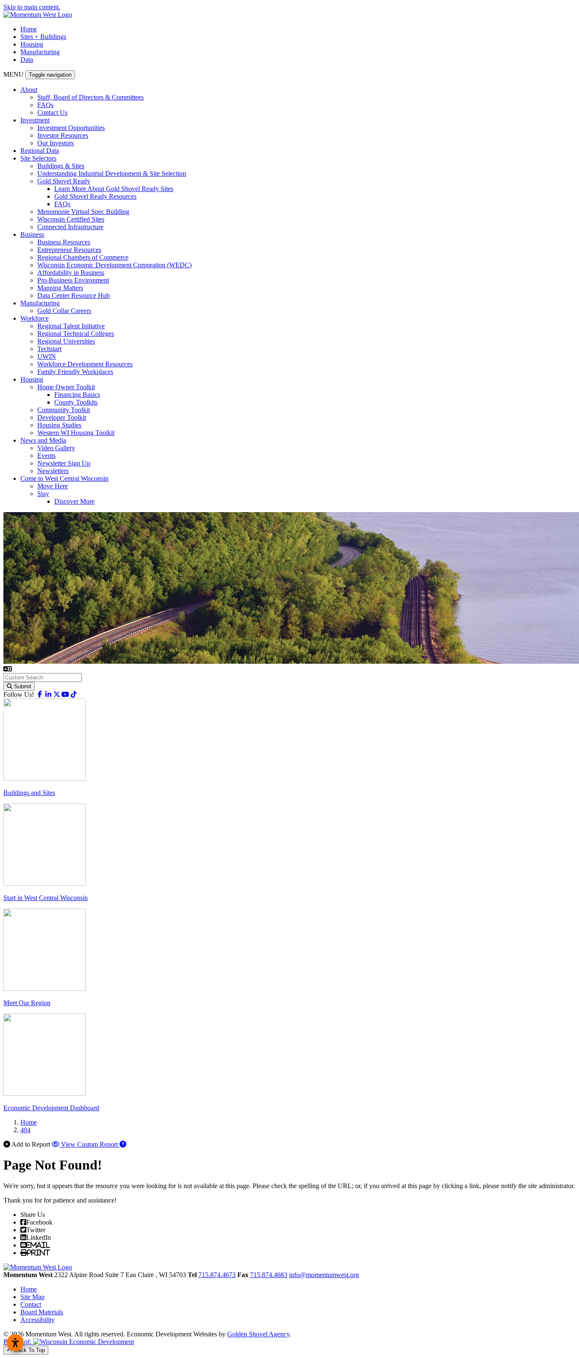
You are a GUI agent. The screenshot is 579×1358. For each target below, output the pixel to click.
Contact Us (52, 112)
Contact (30, 1304)
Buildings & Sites (60, 165)
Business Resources (63, 242)
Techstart (49, 348)
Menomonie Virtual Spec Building (83, 211)
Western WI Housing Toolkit (75, 432)
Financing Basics (77, 394)
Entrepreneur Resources (69, 249)
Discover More (74, 501)
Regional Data (39, 150)
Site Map (32, 1296)
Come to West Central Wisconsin (64, 478)
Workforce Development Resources (85, 364)
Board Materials (41, 1312)
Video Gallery (56, 448)
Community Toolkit (63, 409)
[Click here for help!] (123, 1144)
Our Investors (55, 143)
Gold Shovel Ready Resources (95, 196)
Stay (43, 493)
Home (28, 29)
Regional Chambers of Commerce (82, 257)
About (28, 89)
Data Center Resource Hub (73, 295)
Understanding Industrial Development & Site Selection (111, 173)
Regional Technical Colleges (75, 333)
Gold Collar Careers (64, 310)
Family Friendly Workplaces (75, 371)
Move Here (52, 486)
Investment (35, 120)
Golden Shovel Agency (258, 1334)
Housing (31, 44)
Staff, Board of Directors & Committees (90, 97)
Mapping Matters (60, 287)
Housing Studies (59, 425)
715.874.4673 (217, 1274)
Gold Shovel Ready (63, 181)
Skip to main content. (31, 7)
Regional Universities (66, 341)
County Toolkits (75, 402)
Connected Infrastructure (70, 226)
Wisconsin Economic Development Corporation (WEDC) (114, 265)
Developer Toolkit (61, 417)
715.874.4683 (268, 1274)
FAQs (45, 104)
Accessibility (37, 1319)
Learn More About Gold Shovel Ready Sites (113, 188)
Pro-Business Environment (73, 280)
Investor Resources (62, 135)
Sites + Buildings (43, 36)
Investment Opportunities (71, 127)
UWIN (46, 356)
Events (46, 455)
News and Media (43, 440)
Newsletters (53, 470)
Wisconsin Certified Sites (70, 219)
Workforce (34, 318)
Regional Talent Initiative (71, 326)
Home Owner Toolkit (66, 387)
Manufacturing (40, 51)
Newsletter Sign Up (63, 463)
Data (26, 59)
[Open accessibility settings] (15, 1342)
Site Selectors (38, 158)
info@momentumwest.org (324, 1274)
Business (32, 234)
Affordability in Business (70, 272)
